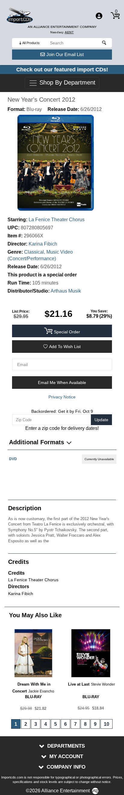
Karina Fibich (43, 243)
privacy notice (62, 397)
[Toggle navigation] (99, 15)
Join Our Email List (65, 54)
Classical (34, 252)
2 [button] (25, 724)
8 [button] (85, 724)
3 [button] (35, 724)
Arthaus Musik (66, 290)
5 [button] (55, 724)
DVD (13, 459)
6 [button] (65, 724)
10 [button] (106, 724)
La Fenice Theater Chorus (57, 219)
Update (101, 419)
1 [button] (15, 724)
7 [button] (75, 724)
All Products (31, 43)
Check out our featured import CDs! (62, 70)
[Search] (104, 43)
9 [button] (95, 724)
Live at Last (78, 684)
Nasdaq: (62, 32)
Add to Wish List (65, 346)
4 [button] (45, 724)
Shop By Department (66, 82)
